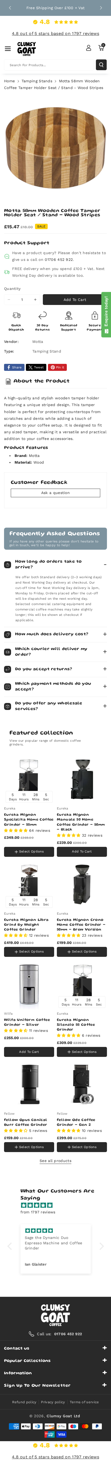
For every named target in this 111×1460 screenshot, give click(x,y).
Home (9, 81)
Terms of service (84, 1402)
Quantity (12, 288)
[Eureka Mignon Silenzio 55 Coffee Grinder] (82, 985)
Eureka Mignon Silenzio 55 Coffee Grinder (76, 1024)
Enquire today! (106, 312)
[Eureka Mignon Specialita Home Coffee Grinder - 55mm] (29, 779)
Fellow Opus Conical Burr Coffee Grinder (25, 1122)
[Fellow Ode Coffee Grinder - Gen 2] (82, 1085)
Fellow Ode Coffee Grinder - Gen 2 (76, 1122)
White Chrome (18, 841)
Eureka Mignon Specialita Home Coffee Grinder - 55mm (29, 819)
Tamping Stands (37, 81)
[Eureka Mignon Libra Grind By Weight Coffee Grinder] (29, 884)
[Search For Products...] (101, 64)
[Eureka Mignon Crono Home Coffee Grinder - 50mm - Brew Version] (82, 884)
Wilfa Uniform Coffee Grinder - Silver (27, 1022)
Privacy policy (53, 1402)
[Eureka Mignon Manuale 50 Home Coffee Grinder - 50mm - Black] (82, 779)
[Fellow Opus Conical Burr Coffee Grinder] (29, 1085)
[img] (58, 1205)
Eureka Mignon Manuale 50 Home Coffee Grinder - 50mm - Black (81, 822)
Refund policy (24, 1402)
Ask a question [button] (55, 493)
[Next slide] (101, 8)
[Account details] (89, 48)
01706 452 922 (59, 259)
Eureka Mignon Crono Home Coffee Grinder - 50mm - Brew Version (81, 924)
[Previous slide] (10, 8)
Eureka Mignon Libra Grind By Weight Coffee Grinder (26, 924)
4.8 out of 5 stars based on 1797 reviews (55, 33)
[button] (8, 48)
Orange (41, 841)
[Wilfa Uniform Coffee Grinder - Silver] (29, 985)
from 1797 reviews (38, 1212)
